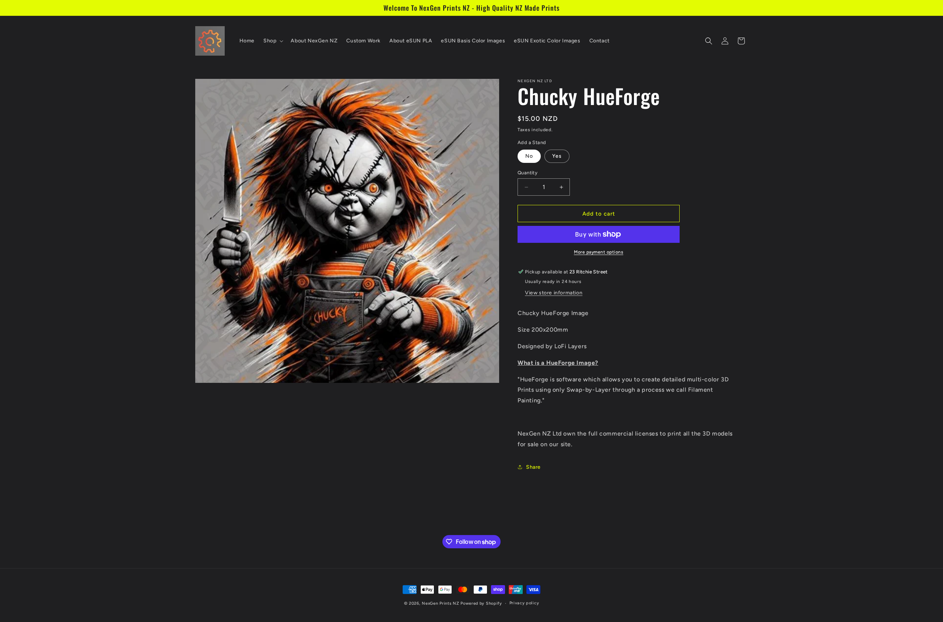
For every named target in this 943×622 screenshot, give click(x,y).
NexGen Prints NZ (440, 603)
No (529, 156)
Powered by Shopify (481, 603)
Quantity (527, 172)
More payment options (598, 252)
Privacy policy (524, 603)
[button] (272, 41)
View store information (553, 293)
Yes (557, 156)
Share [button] (533, 467)
